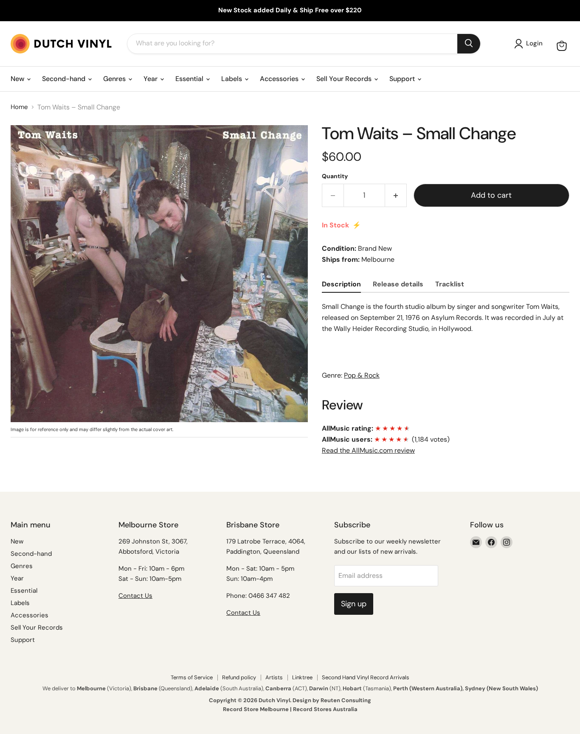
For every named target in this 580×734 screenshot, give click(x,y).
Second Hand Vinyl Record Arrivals (365, 677)
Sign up (353, 604)
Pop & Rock (362, 375)
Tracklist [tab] (449, 284)
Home (19, 107)
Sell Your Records (344, 78)
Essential (190, 78)
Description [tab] (341, 284)
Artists (274, 677)
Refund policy (239, 677)
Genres (115, 78)
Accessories (280, 78)
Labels (232, 78)
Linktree (302, 677)
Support (403, 78)
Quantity (335, 176)
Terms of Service (192, 677)
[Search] (468, 43)
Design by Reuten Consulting (332, 700)
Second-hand (64, 78)
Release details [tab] (398, 284)
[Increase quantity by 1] (396, 195)
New (18, 78)
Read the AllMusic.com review (368, 450)
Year (151, 78)
